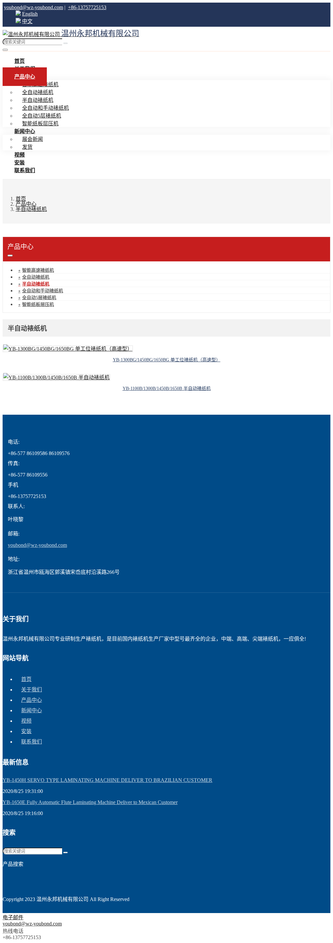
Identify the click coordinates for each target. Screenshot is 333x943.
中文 (27, 21)
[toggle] (5, 50)
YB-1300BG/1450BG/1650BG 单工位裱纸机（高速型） (166, 359)
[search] (65, 43)
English (30, 14)
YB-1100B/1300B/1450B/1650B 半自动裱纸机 (167, 388)
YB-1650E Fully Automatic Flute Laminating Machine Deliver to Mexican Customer (90, 802)
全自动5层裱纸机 (41, 115)
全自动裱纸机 (37, 92)
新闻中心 (24, 131)
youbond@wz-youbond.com (33, 7)
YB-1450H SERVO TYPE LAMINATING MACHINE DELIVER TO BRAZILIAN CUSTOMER (107, 780)
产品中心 (24, 76)
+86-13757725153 (87, 7)
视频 (26, 721)
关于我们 (31, 689)
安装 (26, 731)
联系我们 (24, 170)
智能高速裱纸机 (38, 270)
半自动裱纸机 (37, 100)
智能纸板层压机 (38, 304)
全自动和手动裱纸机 (45, 108)
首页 (26, 679)
